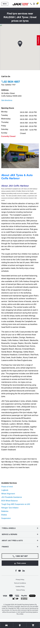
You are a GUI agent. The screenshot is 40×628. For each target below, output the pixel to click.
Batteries (4, 511)
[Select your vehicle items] (6, 625)
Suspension (6, 518)
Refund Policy (20, 590)
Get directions (6, 100)
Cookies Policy (20, 586)
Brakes (4, 514)
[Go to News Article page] (34, 4)
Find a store (21, 563)
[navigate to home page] (22, 4)
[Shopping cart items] (33, 625)
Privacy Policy (20, 579)
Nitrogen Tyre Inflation (10, 507)
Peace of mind (7, 486)
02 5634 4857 (12, 81)
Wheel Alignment (8, 493)
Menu (5, 4)
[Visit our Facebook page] (16, 570)
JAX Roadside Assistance (11, 497)
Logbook (4, 490)
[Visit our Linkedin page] (23, 570)
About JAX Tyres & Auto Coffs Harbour (17, 176)
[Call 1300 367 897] (30, 4)
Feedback (38, 40)
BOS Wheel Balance (9, 500)
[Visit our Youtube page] (19, 570)
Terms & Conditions (20, 583)
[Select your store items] (20, 625)
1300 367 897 (21, 556)
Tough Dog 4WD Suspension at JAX (15, 504)
